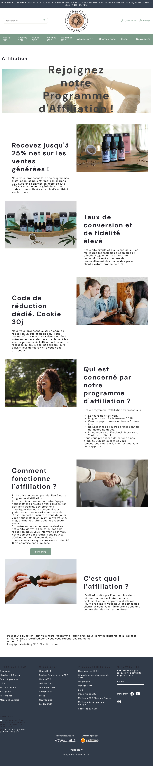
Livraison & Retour (10, 675)
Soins (42, 695)
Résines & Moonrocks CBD (53, 675)
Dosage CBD (85, 685)
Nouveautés (143, 39)
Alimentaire (84, 39)
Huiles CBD (35, 39)
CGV (2, 683)
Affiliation (5, 691)
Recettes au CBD (87, 708)
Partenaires (6, 695)
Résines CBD (22, 39)
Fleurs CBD (6, 39)
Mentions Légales (9, 700)
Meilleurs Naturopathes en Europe (92, 703)
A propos (5, 671)
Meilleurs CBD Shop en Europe (94, 698)
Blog (80, 690)
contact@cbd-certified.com (13, 731)
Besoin (124, 39)
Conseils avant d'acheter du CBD (93, 676)
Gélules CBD (51, 39)
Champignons (107, 39)
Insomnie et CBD (87, 694)
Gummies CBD (66, 39)
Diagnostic (84, 681)
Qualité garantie (9, 679)
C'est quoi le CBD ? (88, 671)
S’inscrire (40, 551)
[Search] (44, 21)
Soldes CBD (45, 704)
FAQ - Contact (8, 687)
